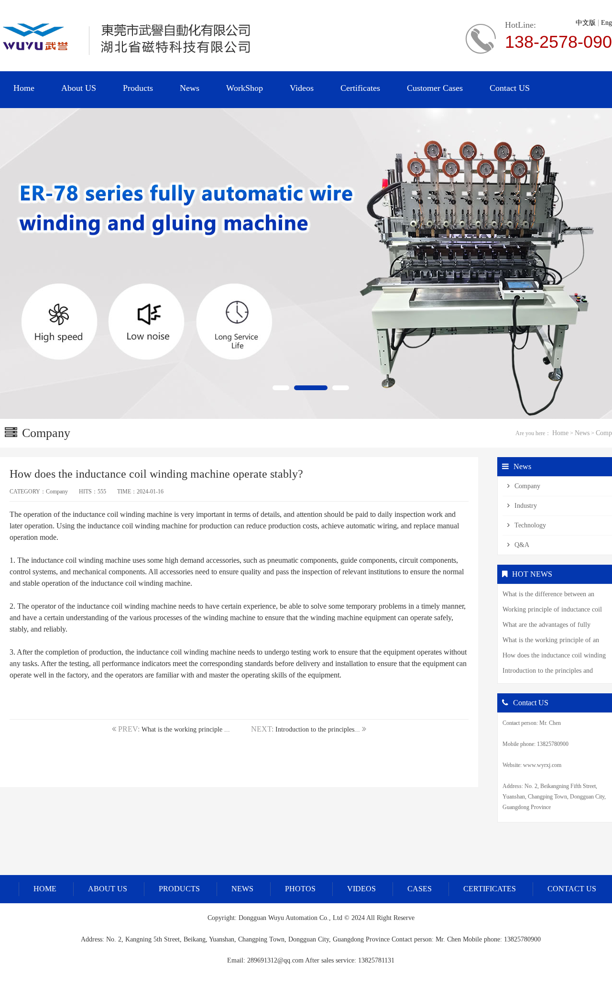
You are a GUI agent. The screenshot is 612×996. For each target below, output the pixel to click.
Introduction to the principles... (317, 729)
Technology (530, 525)
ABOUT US (107, 889)
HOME (44, 889)
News (582, 433)
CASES (419, 889)
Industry (525, 505)
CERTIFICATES (489, 889)
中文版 (586, 22)
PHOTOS (300, 889)
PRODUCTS (179, 889)
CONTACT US (571, 889)
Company (527, 486)
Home (560, 433)
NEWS (242, 889)
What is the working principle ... (186, 729)
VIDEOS (361, 889)
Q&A (521, 544)
